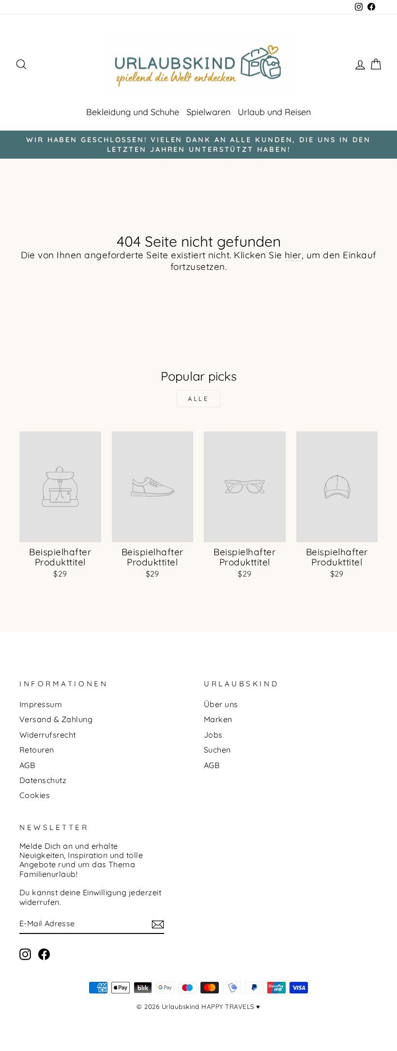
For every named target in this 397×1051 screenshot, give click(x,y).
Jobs (213, 735)
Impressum (40, 704)
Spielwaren (208, 112)
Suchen (217, 750)
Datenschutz (42, 780)
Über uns (221, 704)
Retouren (36, 750)
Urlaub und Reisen (274, 112)
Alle (199, 398)
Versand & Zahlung (55, 719)
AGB (27, 765)
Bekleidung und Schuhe (132, 112)
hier (293, 255)
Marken (218, 719)
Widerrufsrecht (47, 735)
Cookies (34, 795)
